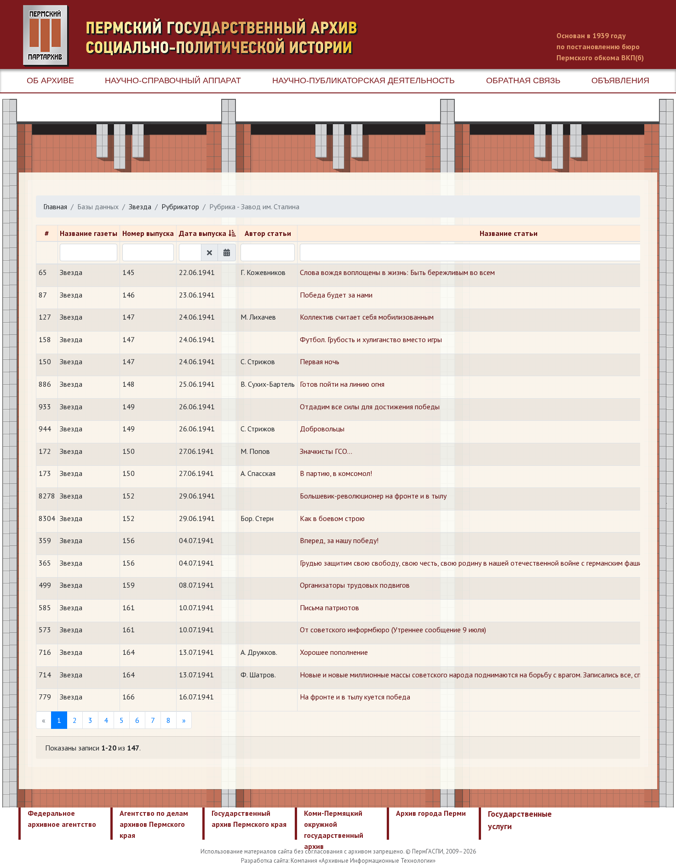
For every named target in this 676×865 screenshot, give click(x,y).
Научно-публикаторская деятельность (363, 80)
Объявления (620, 80)
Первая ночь (319, 361)
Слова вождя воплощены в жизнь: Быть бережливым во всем (397, 272)
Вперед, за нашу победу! (339, 540)
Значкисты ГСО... (326, 451)
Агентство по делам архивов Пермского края (154, 824)
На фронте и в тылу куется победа (355, 696)
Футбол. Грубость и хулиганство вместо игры (371, 339)
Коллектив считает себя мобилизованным (367, 316)
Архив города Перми (431, 813)
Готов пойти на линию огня (342, 384)
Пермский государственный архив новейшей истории (195, 36)
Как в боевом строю (332, 518)
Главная (55, 206)
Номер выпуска (148, 233)
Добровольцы (322, 428)
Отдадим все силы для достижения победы (370, 406)
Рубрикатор (180, 206)
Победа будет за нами (336, 294)
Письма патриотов (329, 607)
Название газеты (88, 233)
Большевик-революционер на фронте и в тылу (373, 495)
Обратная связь (523, 80)
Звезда (140, 206)
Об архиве (50, 80)
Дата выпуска (202, 233)
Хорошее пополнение (334, 652)
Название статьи (509, 233)
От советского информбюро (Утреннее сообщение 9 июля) (393, 629)
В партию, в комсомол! (336, 473)
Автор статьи (268, 233)
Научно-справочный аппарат (173, 80)
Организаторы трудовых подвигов (355, 585)
